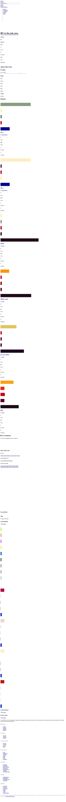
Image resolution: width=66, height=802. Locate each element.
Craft (4, 752)
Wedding (5, 759)
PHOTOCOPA (6, 779)
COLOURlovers (4, 7)
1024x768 (11, 467)
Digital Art (5, 753)
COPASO (5, 780)
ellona (3, 69)
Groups (4, 744)
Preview (13, 465)
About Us (5, 787)
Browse (4, 9)
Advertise (5, 786)
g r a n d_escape (5, 354)
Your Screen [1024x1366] (6, 465)
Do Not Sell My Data (10, 796)
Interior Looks (6, 767)
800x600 (6, 467)
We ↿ (2, 132)
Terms (4, 790)
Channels (5, 11)
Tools (4, 13)
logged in (8, 438)
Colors (4, 726)
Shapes (4, 730)
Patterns (4, 729)
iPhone (17, 465)
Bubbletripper (4, 134)
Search (2, 4)
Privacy (4, 789)
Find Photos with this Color (12, 34)
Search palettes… (4, 3)
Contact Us (5, 788)
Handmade (5, 765)
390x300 (2, 467)
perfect (2, 243)
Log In (2, 1)
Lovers (4, 745)
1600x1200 (15, 467)
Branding (5, 764)
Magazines (5, 768)
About (3, 783)
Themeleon (5, 778)
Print (4, 757)
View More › (3, 524)
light (2, 410)
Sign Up (2, 2)
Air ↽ (2, 188)
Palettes (4, 727)
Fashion (4, 754)
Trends (4, 12)
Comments (2, 54)
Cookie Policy (6, 793)
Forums (4, 743)
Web (4, 758)
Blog (4, 746)
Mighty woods (4, 299)
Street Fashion (6, 769)
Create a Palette (4, 34)
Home (4, 755)
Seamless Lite (6, 777)
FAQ (4, 791)
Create (2, 5)
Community (5, 10)
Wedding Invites (6, 771)
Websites (5, 770)
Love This (3, 62)
